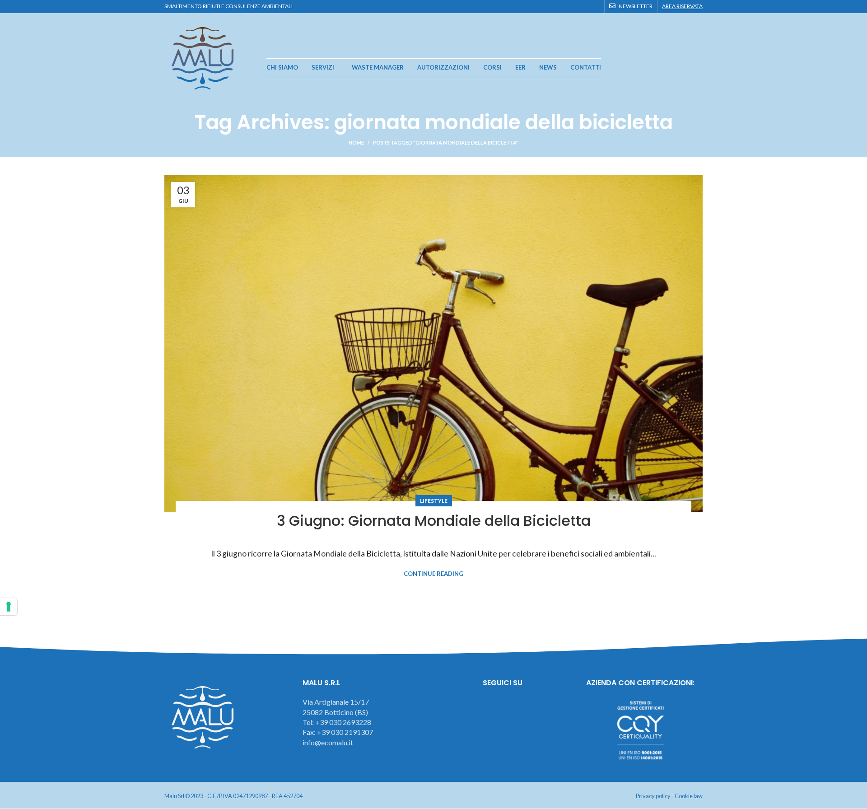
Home (356, 142)
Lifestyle (433, 500)
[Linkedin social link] (594, 6)
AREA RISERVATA (682, 6)
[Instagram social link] (574, 6)
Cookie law (689, 796)
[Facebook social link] (563, 6)
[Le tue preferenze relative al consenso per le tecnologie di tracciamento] (8, 606)
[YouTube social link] (584, 6)
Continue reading (433, 574)
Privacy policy (653, 796)
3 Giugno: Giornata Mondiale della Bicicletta (434, 520)
